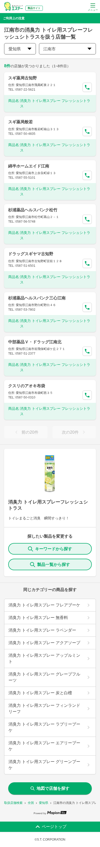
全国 (31, 803)
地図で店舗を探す (53, 788)
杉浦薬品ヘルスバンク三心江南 (37, 298)
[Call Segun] (87, 87)
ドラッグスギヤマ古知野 (30, 254)
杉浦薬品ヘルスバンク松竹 (32, 210)
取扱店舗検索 (13, 803)
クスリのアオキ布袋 (26, 386)
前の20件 (30, 432)
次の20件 (70, 432)
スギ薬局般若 (20, 122)
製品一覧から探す (53, 564)
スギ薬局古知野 (22, 78)
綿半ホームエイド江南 (28, 166)
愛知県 (43, 803)
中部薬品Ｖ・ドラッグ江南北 (35, 342)
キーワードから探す (53, 549)
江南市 (49, 49)
